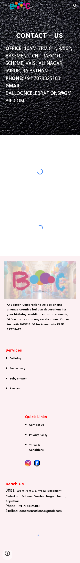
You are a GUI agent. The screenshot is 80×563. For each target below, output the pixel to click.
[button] (5, 5)
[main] (40, 67)
